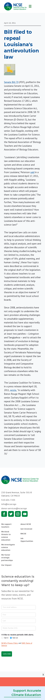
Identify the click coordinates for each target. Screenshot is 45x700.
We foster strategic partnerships (7, 557)
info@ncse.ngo (8, 504)
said (32, 172)
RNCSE (23, 534)
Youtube (25, 514)
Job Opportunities (26, 539)
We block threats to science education (6, 536)
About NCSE (25, 524)
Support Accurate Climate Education (26, 693)
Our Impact (6, 565)
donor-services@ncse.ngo (14, 508)
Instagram (18, 514)
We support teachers (6, 525)
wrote (13, 390)
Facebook (4, 514)
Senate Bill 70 (11, 82)
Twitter (11, 514)
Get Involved (26, 529)
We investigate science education (8, 547)
